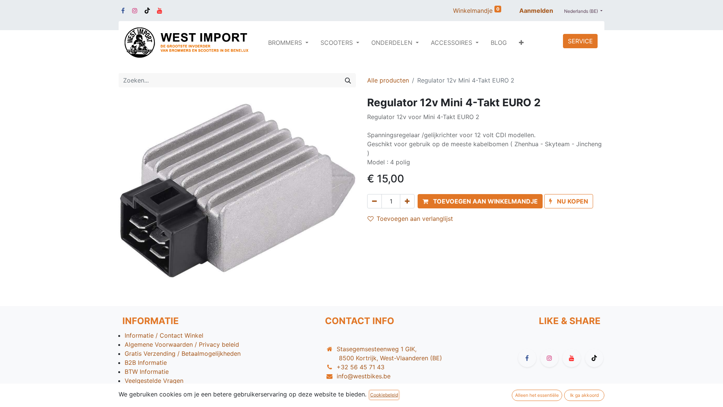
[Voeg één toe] (407, 201)
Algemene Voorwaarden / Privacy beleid (182, 344)
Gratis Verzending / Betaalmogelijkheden (183, 353)
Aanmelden (536, 10)
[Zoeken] (348, 80)
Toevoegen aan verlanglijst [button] (415, 218)
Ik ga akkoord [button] (584, 395)
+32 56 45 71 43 (360, 367)
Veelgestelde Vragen (154, 380)
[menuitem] (499, 42)
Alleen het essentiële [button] (537, 395)
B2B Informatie (146, 362)
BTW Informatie (147, 371)
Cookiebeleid (384, 395)
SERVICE (580, 41)
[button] (521, 42)
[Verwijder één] (374, 201)
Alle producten (388, 80)
